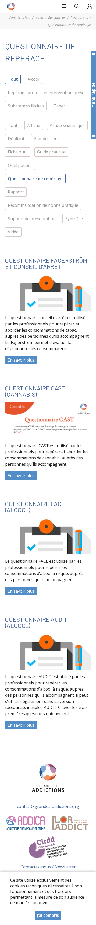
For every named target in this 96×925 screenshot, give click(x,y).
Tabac (59, 106)
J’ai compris (48, 915)
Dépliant (16, 138)
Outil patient (20, 165)
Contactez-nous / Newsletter (48, 867)
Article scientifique (67, 125)
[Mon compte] (89, 6)
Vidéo (13, 232)
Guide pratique (51, 152)
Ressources (57, 17)
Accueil (37, 17)
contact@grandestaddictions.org (48, 806)
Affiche (33, 125)
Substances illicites (26, 106)
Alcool (33, 79)
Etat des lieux (46, 138)
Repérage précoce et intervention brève (46, 92)
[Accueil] (11, 6)
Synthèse (74, 218)
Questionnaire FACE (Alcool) (35, 506)
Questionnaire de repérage (35, 178)
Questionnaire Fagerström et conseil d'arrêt (46, 263)
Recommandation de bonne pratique (43, 205)
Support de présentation (32, 218)
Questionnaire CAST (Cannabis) (35, 391)
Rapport (16, 192)
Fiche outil (17, 152)
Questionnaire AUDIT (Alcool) (36, 622)
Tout (13, 79)
